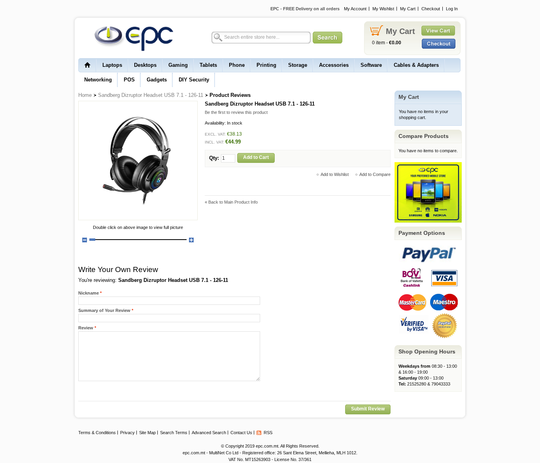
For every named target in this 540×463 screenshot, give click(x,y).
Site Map (147, 432)
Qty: (214, 158)
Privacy (127, 432)
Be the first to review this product (236, 112)
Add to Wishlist (335, 174)
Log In (452, 8)
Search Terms (173, 432)
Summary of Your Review (104, 310)
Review (85, 327)
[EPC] (129, 38)
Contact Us (241, 432)
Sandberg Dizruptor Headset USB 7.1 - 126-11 (150, 95)
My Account (355, 8)
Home (85, 95)
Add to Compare (375, 174)
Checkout (430, 8)
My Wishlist (383, 8)
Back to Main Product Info (231, 202)
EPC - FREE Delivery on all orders (305, 8)
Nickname (88, 293)
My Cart (407, 8)
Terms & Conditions (97, 432)
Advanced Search (209, 432)
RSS (268, 432)
